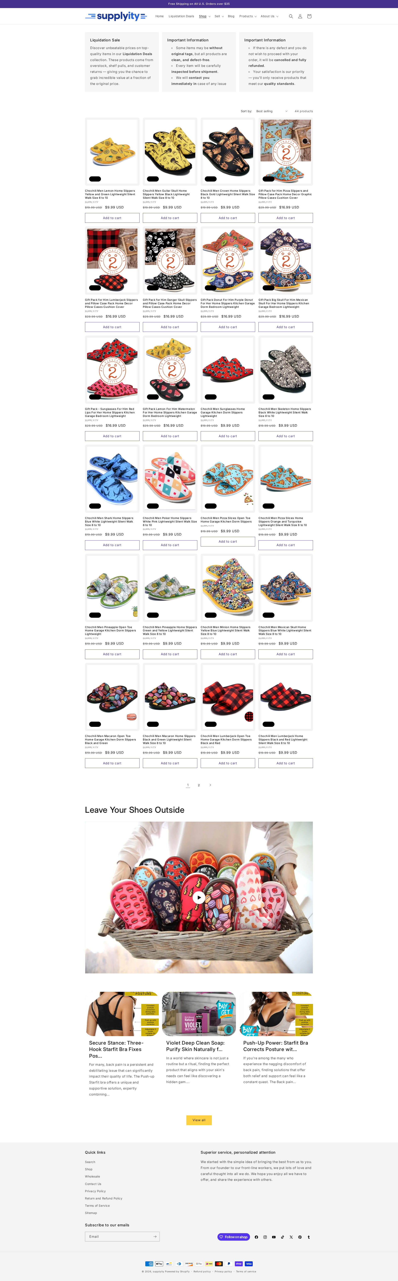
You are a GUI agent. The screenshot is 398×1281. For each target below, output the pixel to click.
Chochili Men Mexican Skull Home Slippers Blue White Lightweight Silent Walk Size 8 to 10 (284, 630)
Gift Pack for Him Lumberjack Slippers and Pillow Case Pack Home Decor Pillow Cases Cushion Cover (111, 303)
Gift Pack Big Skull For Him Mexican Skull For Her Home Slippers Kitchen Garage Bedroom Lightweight (283, 303)
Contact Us (93, 1184)
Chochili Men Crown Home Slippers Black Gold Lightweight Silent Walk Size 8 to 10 (228, 194)
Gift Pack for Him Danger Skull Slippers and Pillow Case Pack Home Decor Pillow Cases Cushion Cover (170, 303)
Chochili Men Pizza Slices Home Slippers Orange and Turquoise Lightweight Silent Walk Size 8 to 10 (282, 521)
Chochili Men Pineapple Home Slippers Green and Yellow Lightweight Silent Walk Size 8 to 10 (170, 630)
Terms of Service (97, 1205)
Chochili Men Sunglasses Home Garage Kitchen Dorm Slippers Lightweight (223, 412)
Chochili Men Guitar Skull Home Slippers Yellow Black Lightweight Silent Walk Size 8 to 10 (166, 194)
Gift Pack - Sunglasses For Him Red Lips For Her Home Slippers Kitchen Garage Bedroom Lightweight (110, 412)
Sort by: (246, 111)
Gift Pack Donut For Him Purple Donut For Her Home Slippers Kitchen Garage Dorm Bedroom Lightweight (228, 303)
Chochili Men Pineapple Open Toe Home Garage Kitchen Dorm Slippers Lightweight (110, 630)
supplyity (158, 1271)
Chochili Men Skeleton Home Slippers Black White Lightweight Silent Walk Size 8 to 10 (284, 412)
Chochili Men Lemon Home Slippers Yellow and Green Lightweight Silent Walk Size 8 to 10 (110, 194)
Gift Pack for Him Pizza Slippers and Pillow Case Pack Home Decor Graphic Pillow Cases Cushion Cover (285, 194)
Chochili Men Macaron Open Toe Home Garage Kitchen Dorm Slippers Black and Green (110, 739)
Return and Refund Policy (103, 1198)
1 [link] (188, 785)
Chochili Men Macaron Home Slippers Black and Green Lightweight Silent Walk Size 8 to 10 (169, 739)
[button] (204, 16)
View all (199, 1120)
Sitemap (91, 1213)
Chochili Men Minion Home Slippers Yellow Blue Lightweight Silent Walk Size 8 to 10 (226, 630)
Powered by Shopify (177, 1271)
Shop (88, 1169)
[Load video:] (199, 897)
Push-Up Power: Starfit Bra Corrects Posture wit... (275, 1046)
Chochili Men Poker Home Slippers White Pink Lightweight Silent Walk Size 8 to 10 (170, 521)
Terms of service (246, 1271)
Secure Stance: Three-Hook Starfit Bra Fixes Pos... (116, 1049)
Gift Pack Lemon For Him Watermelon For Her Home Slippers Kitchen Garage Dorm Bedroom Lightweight (170, 412)
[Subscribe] (154, 1236)
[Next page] (210, 785)
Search (90, 1162)
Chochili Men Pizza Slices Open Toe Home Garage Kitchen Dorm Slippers (226, 519)
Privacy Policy (95, 1191)
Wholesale (92, 1176)
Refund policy (202, 1271)
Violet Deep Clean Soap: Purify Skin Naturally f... (195, 1046)
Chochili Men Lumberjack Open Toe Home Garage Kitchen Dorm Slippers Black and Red (226, 739)
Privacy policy (223, 1271)
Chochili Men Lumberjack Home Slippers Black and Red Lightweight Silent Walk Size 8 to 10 (282, 739)
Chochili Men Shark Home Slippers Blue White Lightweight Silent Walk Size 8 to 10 (109, 521)
